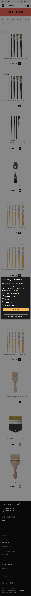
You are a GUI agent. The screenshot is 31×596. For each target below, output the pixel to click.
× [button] (27, 278)
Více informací (14, 290)
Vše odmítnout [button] (16, 313)
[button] (15, 316)
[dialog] (15, 298)
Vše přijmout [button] (16, 309)
